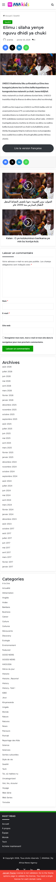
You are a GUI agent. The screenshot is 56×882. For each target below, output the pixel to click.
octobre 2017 (8, 528)
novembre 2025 (9, 409)
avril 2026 (6, 386)
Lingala (5, 707)
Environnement (9, 645)
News (4, 726)
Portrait (5, 735)
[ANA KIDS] (18, 4)
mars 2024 (7, 505)
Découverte (7, 631)
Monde (5, 712)
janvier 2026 (7, 400)
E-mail (6, 313)
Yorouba (6, 802)
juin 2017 (6, 543)
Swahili (16, 16)
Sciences (6, 750)
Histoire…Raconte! (10, 678)
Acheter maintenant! (11, 846)
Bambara (6, 607)
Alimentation (7, 593)
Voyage (5, 788)
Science (5, 745)
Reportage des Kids (11, 740)
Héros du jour (8, 669)
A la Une (6, 583)
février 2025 (7, 452)
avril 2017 (6, 552)
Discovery (6, 636)
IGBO (4, 693)
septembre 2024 (9, 476)
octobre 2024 (8, 471)
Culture (5, 621)
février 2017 (7, 562)
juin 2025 (6, 433)
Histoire (5, 674)
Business (6, 612)
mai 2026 (6, 381)
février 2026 (7, 395)
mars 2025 (7, 447)
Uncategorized (9, 778)
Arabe (5, 602)
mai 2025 (6, 438)
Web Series (7, 797)
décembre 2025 (9, 405)
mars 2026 (7, 390)
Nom (5, 301)
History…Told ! (8, 688)
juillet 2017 (7, 538)
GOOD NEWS (8, 655)
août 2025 (6, 424)
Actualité (6, 588)
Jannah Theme (9, 873)
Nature (5, 716)
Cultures (6, 626)
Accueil (8, 16)
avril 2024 (6, 500)
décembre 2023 (9, 519)
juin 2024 (6, 490)
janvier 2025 (7, 457)
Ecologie (6, 640)
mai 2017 (6, 547)
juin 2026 (6, 376)
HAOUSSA (6, 664)
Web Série (6, 793)
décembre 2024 (9, 462)
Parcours (6, 731)
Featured (6, 650)
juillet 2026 (7, 371)
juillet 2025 (7, 428)
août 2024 (6, 481)
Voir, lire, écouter (10, 783)
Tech (4, 769)
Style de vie (7, 759)
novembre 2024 (9, 467)
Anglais (5, 597)
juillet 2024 (7, 486)
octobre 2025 (8, 414)
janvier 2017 (7, 566)
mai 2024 (6, 495)
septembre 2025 (9, 419)
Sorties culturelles (10, 755)
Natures (5, 721)
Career (5, 616)
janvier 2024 (7, 514)
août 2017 (6, 533)
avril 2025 (6, 443)
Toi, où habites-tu (10, 774)
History (5, 683)
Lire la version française (28, 148)
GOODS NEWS (8, 659)
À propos (6, 828)
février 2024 (7, 509)
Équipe (5, 833)
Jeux (4, 697)
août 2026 (6, 367)
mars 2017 (6, 557)
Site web (6, 325)
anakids (10, 40)
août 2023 (6, 524)
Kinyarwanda (8, 702)
